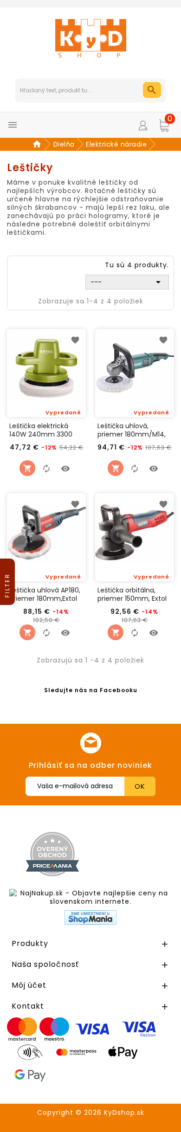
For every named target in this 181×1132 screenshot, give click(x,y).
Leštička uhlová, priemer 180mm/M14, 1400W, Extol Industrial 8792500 (132, 430)
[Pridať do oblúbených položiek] (75, 339)
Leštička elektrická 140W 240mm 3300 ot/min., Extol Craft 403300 (40, 430)
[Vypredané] (27, 468)
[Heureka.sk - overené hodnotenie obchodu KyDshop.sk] (136, 853)
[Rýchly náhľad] (65, 468)
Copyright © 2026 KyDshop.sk (90, 1112)
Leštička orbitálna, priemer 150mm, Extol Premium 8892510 (132, 594)
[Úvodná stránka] (38, 144)
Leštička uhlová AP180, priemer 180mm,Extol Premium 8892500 (44, 594)
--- (127, 282)
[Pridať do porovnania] (46, 468)
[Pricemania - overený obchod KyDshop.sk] (52, 854)
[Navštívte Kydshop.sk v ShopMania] (90, 917)
